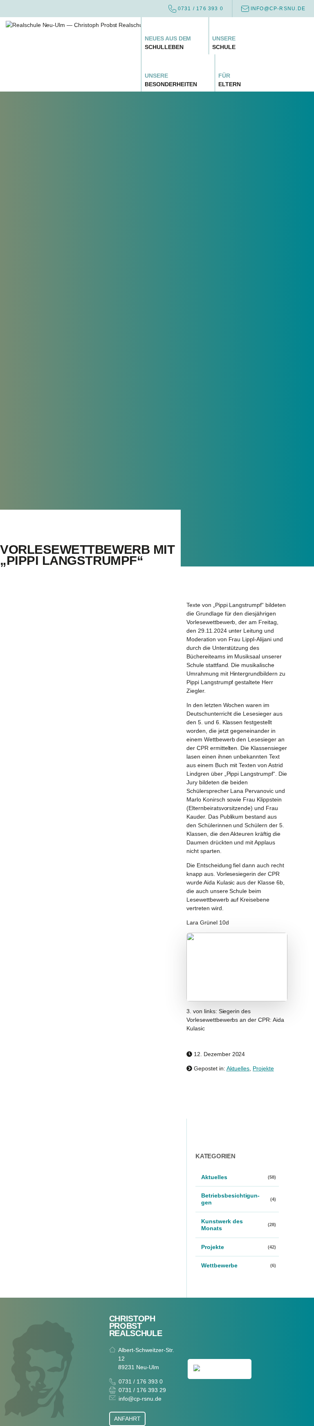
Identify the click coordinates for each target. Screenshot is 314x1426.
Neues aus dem (168, 42)
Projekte (263, 1068)
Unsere (224, 42)
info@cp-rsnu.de (140, 1398)
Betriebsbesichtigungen (230, 1199)
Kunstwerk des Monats (221, 1224)
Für (229, 79)
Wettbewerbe (219, 1265)
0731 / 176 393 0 (140, 1381)
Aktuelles (238, 1068)
